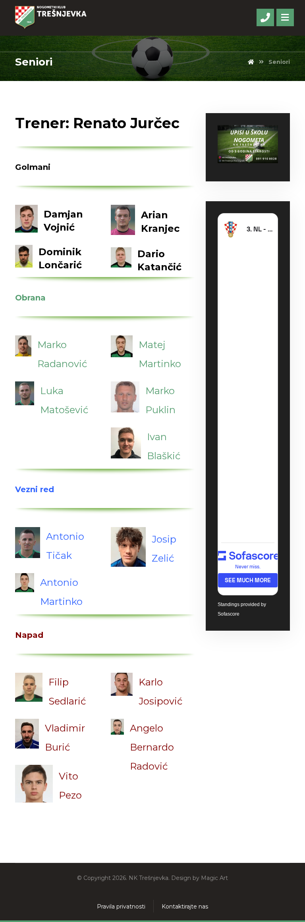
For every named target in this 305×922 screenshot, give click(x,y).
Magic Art (214, 878)
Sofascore (228, 614)
